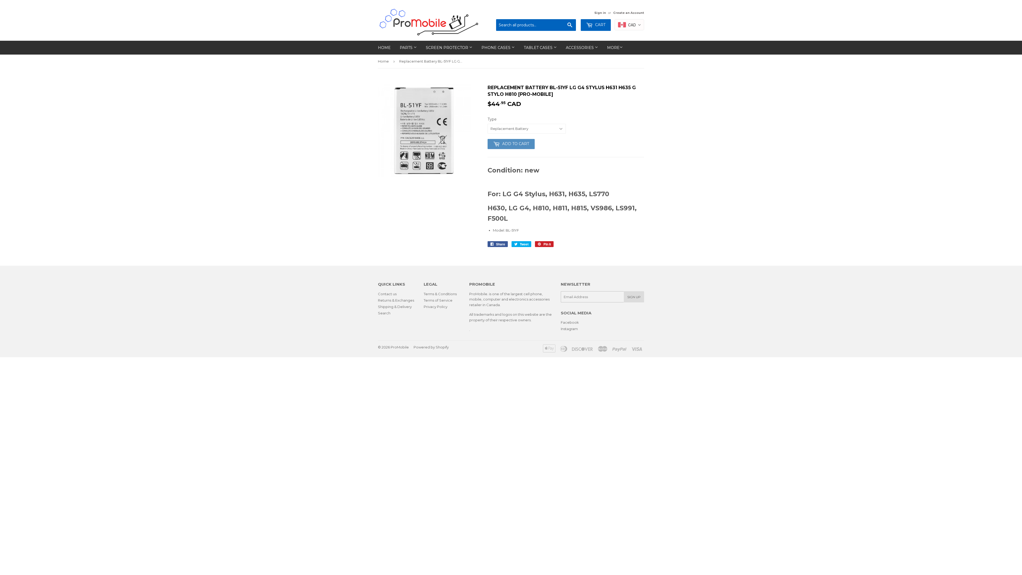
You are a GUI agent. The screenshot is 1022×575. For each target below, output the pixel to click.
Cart (599, 24)
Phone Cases (496, 47)
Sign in (600, 13)
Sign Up (634, 297)
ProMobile (400, 347)
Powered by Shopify (431, 347)
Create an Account (628, 13)
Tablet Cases (539, 47)
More (613, 47)
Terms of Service (438, 300)
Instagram (569, 329)
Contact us (387, 294)
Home (384, 47)
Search (384, 313)
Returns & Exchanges (396, 300)
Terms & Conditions (440, 294)
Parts (407, 47)
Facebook (570, 322)
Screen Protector (447, 47)
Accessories (580, 47)
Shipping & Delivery (395, 307)
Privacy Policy (435, 307)
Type (492, 119)
